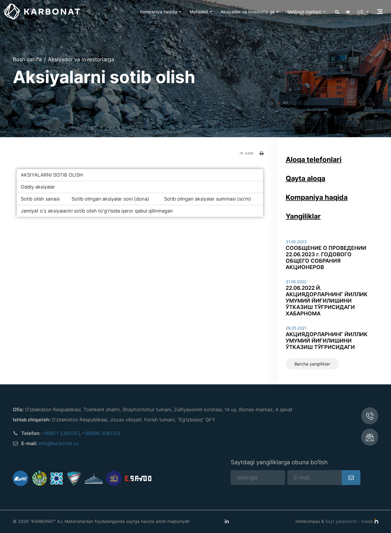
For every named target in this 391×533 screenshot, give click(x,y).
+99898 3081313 (101, 433)
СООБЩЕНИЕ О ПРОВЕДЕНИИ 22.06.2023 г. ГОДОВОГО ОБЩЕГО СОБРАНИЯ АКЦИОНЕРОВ (326, 257)
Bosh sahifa (27, 59)
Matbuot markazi (304, 11)
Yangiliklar (303, 216)
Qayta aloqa (305, 178)
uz (361, 11)
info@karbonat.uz (59, 443)
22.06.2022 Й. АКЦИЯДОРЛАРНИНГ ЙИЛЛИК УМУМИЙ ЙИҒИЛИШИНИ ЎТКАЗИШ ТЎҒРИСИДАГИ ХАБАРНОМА (327, 301)
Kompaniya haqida (158, 11)
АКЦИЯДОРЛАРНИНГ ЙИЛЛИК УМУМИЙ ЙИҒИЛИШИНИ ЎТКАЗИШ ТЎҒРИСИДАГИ (327, 340)
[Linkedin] (226, 521)
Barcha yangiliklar (312, 364)
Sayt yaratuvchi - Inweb (350, 521)
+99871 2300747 (60, 433)
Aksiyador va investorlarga (247, 11)
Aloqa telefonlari (314, 159)
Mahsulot (199, 11)
